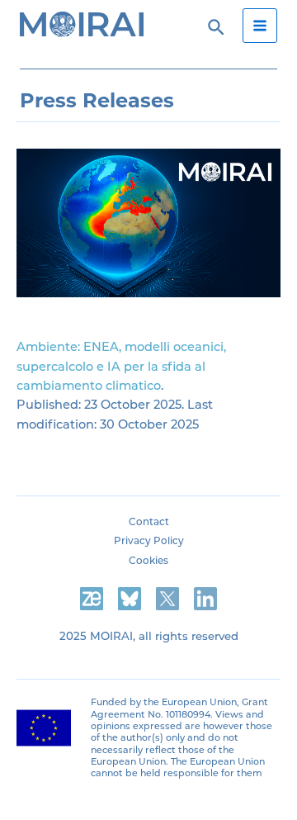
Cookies (148, 560)
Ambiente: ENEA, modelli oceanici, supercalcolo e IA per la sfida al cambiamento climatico (121, 366)
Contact (149, 522)
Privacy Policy (149, 541)
